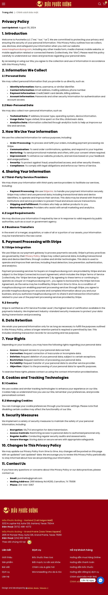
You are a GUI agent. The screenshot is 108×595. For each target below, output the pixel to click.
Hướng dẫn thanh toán (82, 562)
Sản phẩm (7, 562)
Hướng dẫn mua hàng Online (85, 557)
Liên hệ (5, 577)
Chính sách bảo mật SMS (83, 577)
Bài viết (6, 567)
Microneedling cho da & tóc (47, 572)
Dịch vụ (6, 572)
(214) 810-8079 (16, 538)
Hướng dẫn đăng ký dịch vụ (84, 572)
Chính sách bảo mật (81, 582)
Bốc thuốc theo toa (42, 557)
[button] (100, 580)
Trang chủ (7, 12)
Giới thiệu (7, 557)
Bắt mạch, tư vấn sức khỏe (46, 562)
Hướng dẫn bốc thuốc (81, 567)
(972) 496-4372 (16, 527)
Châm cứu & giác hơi (43, 567)
